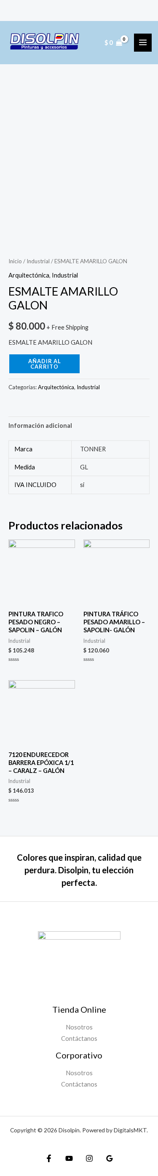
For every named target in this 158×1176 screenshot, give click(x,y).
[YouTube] (69, 1158)
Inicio (15, 261)
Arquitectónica (28, 275)
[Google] (109, 1158)
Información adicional (40, 425)
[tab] (79, 425)
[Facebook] (49, 1158)
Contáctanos (79, 1038)
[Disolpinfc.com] (44, 42)
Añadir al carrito (44, 364)
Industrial (38, 261)
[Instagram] (89, 1158)
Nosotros (79, 1027)
